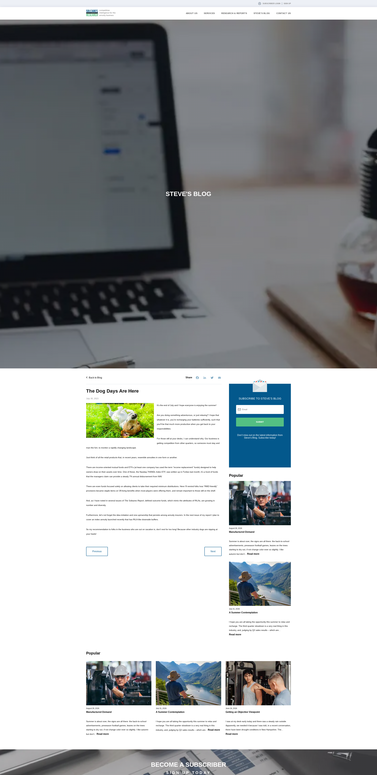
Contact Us (283, 13)
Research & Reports (234, 13)
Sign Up (287, 4)
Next (213, 551)
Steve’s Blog (262, 13)
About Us (191, 13)
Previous (97, 551)
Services (209, 13)
